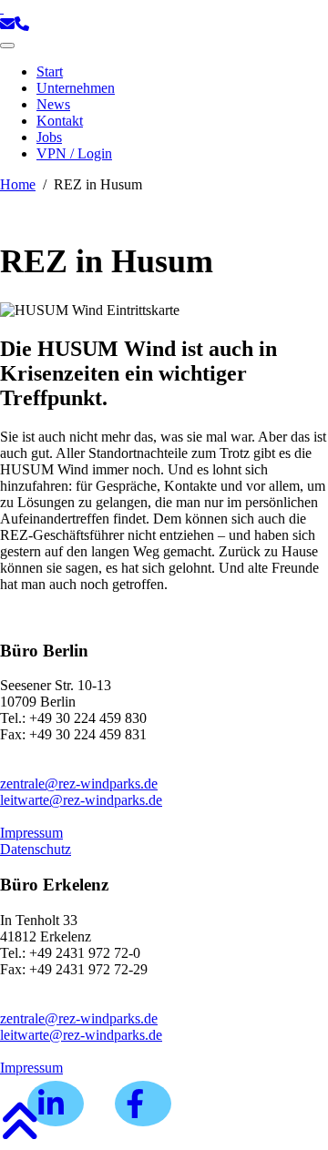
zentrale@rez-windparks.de (79, 783)
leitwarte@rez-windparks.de (81, 800)
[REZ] (2, 7)
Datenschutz (35, 849)
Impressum (31, 832)
